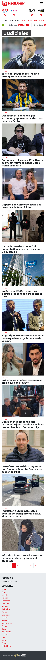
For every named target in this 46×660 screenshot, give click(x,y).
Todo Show (6, 646)
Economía (6, 601)
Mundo (5, 595)
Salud (4, 629)
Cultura (5, 635)
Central (5, 618)
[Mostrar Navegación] (41, 3)
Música (5, 640)
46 (31, 565)
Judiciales (6, 609)
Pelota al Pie (7, 623)
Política (5, 598)
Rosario (5, 589)
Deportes (6, 615)
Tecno (4, 626)
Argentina (6, 592)
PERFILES (6, 604)
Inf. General (6, 632)
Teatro (4, 643)
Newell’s (5, 620)
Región (5, 606)
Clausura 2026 (26, 20)
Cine (3, 637)
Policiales (5, 612)
